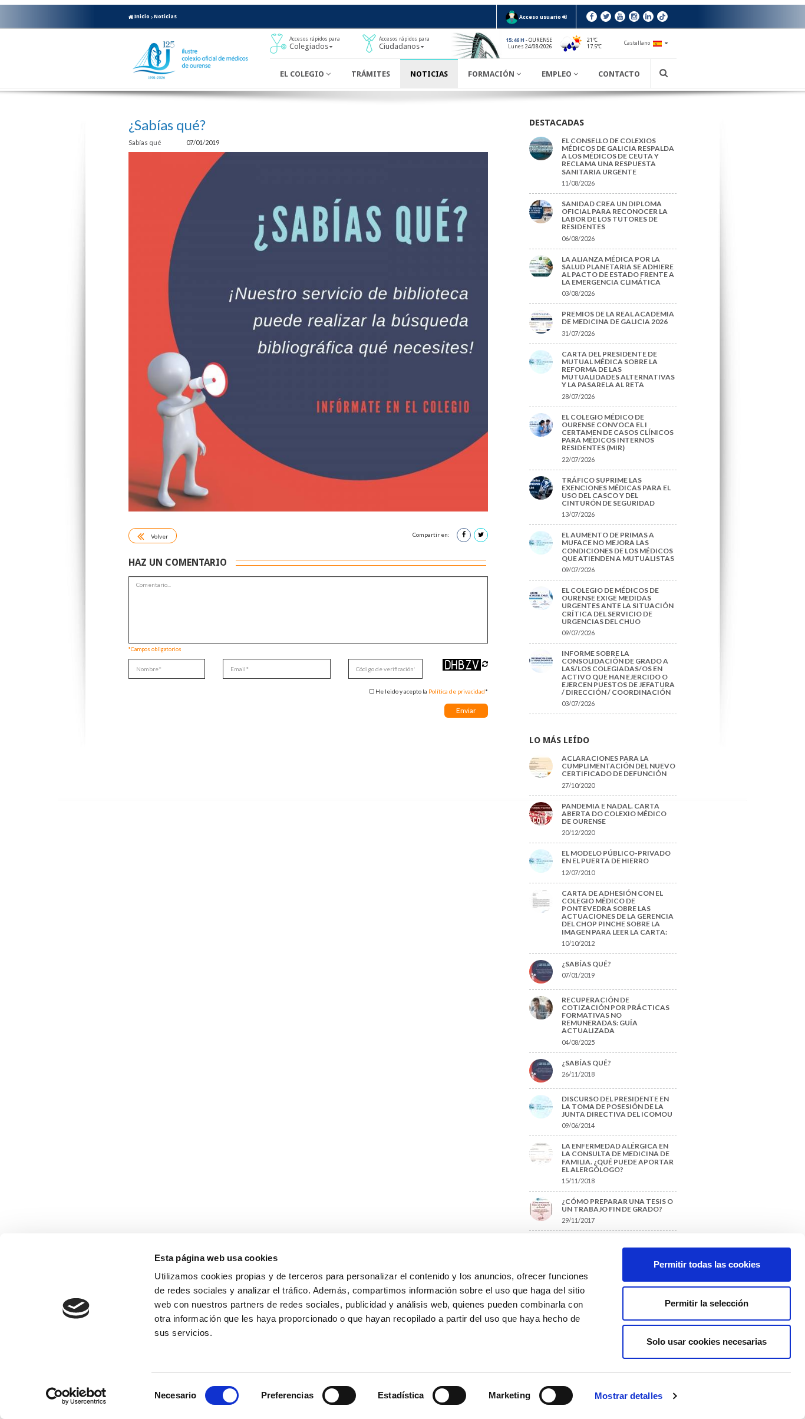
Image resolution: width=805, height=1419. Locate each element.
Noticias (165, 16)
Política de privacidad (456, 691)
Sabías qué (145, 142)
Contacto (619, 74)
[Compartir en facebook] (464, 535)
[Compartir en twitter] (481, 535)
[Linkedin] (648, 16)
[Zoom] (308, 332)
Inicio (141, 16)
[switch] (339, 1395)
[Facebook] (591, 16)
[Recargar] (485, 663)
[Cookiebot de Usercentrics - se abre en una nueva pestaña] (76, 1396)
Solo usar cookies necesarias (706, 1341)
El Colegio (303, 74)
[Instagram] (634, 16)
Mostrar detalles (628, 1396)
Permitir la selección (706, 1303)
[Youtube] (620, 16)
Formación (492, 74)
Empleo (557, 74)
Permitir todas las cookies (707, 1264)
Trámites (370, 74)
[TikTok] (662, 16)
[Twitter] (606, 16)
